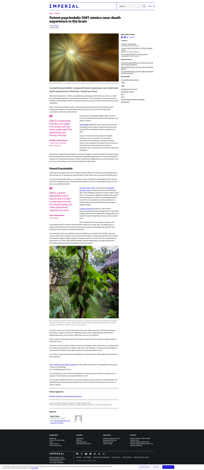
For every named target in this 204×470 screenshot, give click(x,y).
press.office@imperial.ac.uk (62, 421)
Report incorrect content (141, 457)
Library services (54, 444)
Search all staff (107, 444)
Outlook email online (55, 445)
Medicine (79, 440)
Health (57, 13)
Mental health (125, 102)
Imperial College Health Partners (139, 442)
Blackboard (52, 438)
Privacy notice (116, 457)
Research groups (108, 442)
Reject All (156, 467)
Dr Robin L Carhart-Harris (128, 44)
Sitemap (78, 457)
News (51, 13)
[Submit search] (144, 6)
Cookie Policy (34, 468)
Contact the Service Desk (57, 440)
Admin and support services (111, 438)
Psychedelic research (127, 92)
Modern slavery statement (101, 457)
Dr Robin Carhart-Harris (87, 188)
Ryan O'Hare (55, 25)
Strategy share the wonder (129, 89)
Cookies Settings (144, 467)
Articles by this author (57, 423)
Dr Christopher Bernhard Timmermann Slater (134, 54)
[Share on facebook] (122, 37)
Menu (150, 6)
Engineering (79, 438)
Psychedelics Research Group (130, 80)
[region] (102, 467)
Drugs (123, 97)
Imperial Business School (83, 444)
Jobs (50, 442)
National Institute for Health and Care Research (65, 396)
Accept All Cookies (168, 467)
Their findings (84, 125)
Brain (122, 94)
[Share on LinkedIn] (125, 37)
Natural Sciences (81, 442)
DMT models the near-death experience (63, 365)
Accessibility (87, 457)
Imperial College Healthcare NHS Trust (141, 444)
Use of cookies (127, 457)
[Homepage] (83, 6)
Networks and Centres (110, 440)
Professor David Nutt (87, 209)
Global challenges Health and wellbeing (132, 99)
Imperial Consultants (136, 445)
